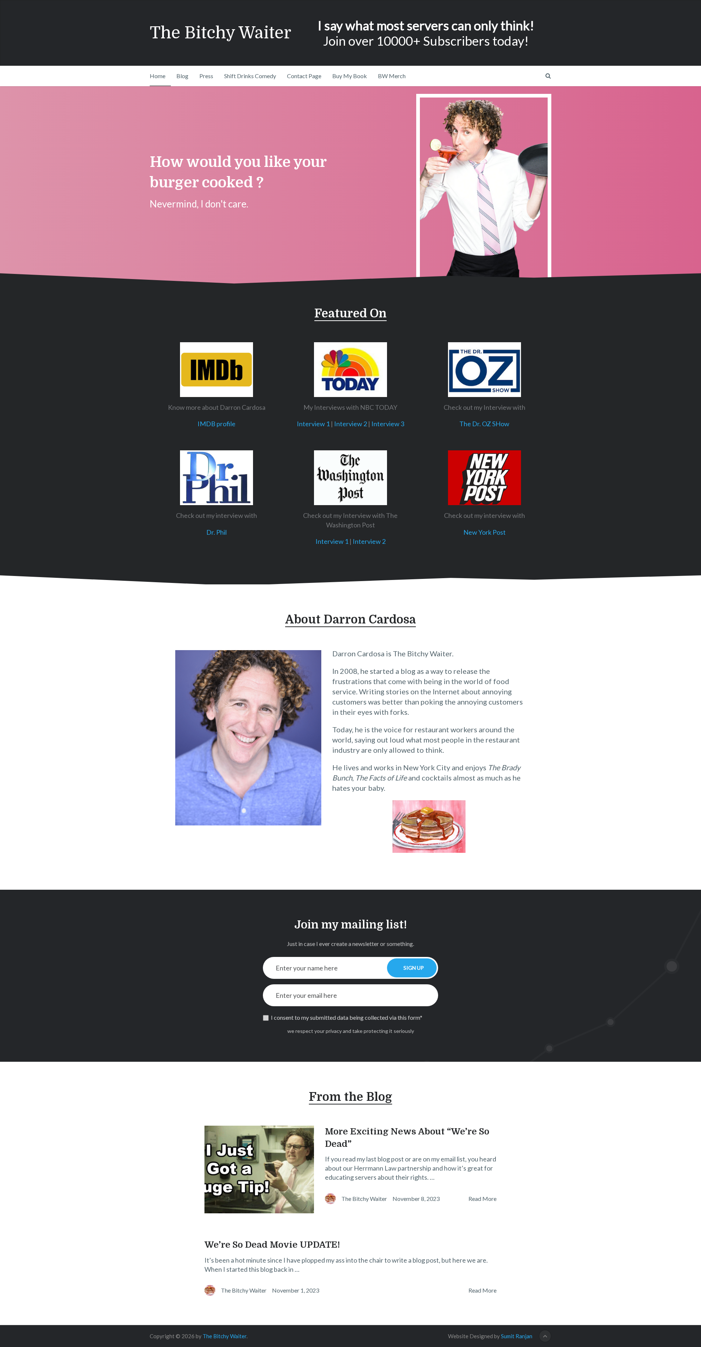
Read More (482, 1198)
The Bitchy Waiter (220, 32)
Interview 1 (313, 424)
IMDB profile (216, 424)
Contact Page (304, 75)
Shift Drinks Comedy (250, 75)
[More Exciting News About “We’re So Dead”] (259, 1169)
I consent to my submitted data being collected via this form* (346, 1017)
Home (157, 75)
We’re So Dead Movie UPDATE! (272, 1245)
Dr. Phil (216, 532)
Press (206, 75)
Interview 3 (387, 424)
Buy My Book (349, 75)
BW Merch (392, 75)
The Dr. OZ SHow (484, 424)
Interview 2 (350, 424)
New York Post (484, 532)
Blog (182, 75)
